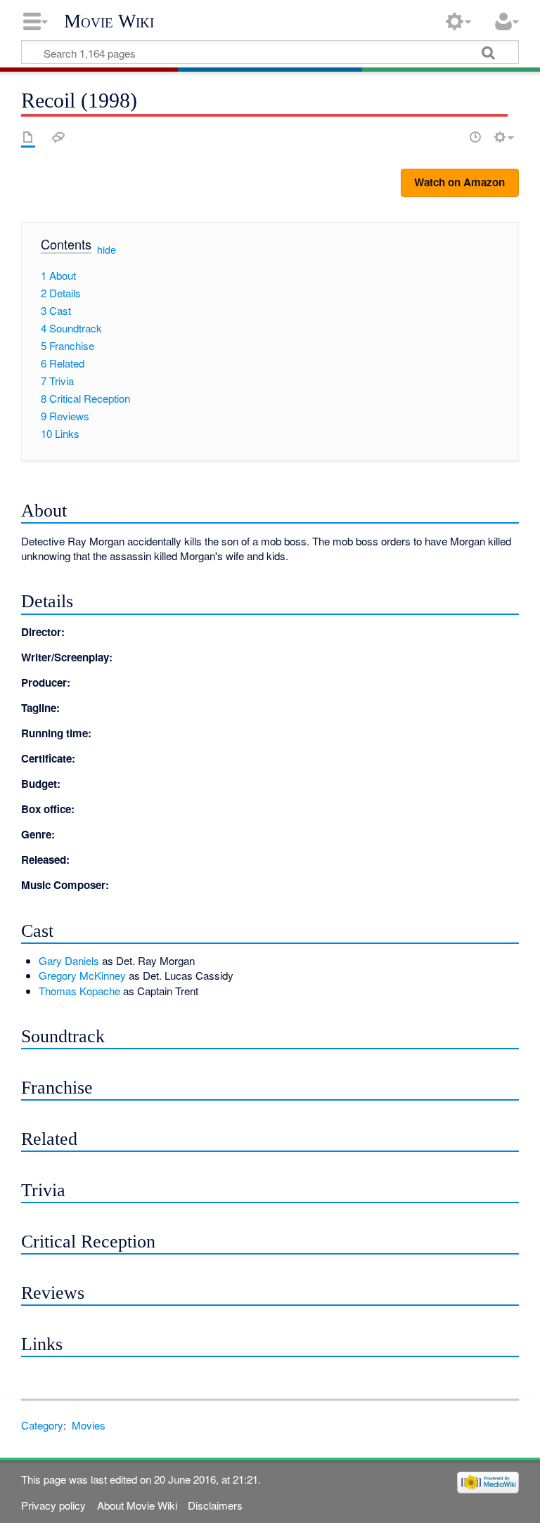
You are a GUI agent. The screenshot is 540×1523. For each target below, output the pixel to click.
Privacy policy (53, 1505)
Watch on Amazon (459, 182)
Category (42, 1425)
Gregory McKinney (82, 975)
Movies (88, 1425)
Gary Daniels (69, 960)
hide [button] (106, 249)
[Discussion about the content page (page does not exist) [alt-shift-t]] (58, 137)
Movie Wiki (109, 21)
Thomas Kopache (79, 990)
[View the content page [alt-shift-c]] (28, 137)
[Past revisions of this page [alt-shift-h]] (475, 137)
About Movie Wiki (137, 1505)
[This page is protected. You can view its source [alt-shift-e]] (451, 137)
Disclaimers (215, 1505)
